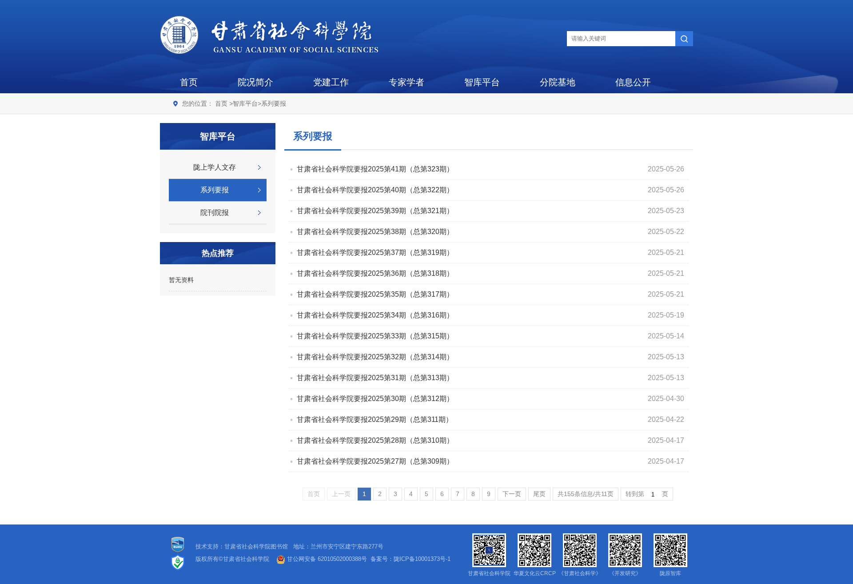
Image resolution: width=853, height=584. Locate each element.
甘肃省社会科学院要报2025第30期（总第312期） (375, 398)
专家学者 (406, 82)
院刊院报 (214, 212)
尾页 (539, 493)
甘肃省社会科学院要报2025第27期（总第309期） (375, 461)
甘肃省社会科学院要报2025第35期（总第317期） (375, 294)
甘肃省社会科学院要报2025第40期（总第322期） (375, 190)
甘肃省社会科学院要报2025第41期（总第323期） (375, 169)
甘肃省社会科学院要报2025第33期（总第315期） (375, 336)
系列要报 (273, 103)
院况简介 (255, 82)
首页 (189, 82)
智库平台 (482, 82)
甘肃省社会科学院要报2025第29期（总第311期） (375, 419)
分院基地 (557, 82)
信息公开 (633, 82)
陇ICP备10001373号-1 (422, 559)
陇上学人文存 (214, 167)
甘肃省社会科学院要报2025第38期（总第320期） (375, 231)
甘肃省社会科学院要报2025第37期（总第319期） (375, 252)
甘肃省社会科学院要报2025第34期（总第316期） (375, 315)
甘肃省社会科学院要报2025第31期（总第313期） (375, 377)
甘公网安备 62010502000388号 (326, 559)
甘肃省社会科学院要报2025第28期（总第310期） (375, 440)
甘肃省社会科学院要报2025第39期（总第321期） (375, 211)
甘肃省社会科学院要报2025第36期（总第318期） (375, 273)
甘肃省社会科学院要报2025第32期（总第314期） (375, 357)
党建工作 (331, 82)
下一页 (511, 493)
